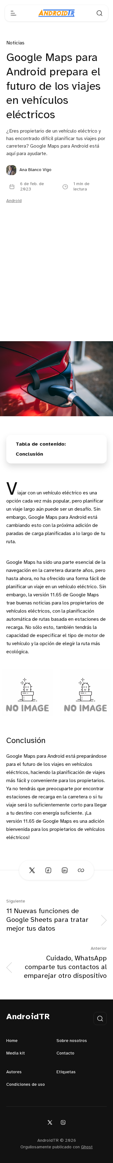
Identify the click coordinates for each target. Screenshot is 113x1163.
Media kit (15, 1053)
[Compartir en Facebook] (48, 870)
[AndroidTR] (56, 13)
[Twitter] (50, 1122)
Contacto (65, 1053)
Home (12, 1041)
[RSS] (63, 1122)
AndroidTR (28, 1017)
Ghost (87, 1147)
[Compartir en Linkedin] (65, 870)
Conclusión (29, 454)
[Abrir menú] (13, 13)
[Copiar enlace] (81, 870)
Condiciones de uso (25, 1084)
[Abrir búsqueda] (99, 13)
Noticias (15, 43)
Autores (14, 1072)
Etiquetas (66, 1072)
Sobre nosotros (71, 1041)
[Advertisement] (56, 281)
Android (14, 201)
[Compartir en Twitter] (32, 870)
